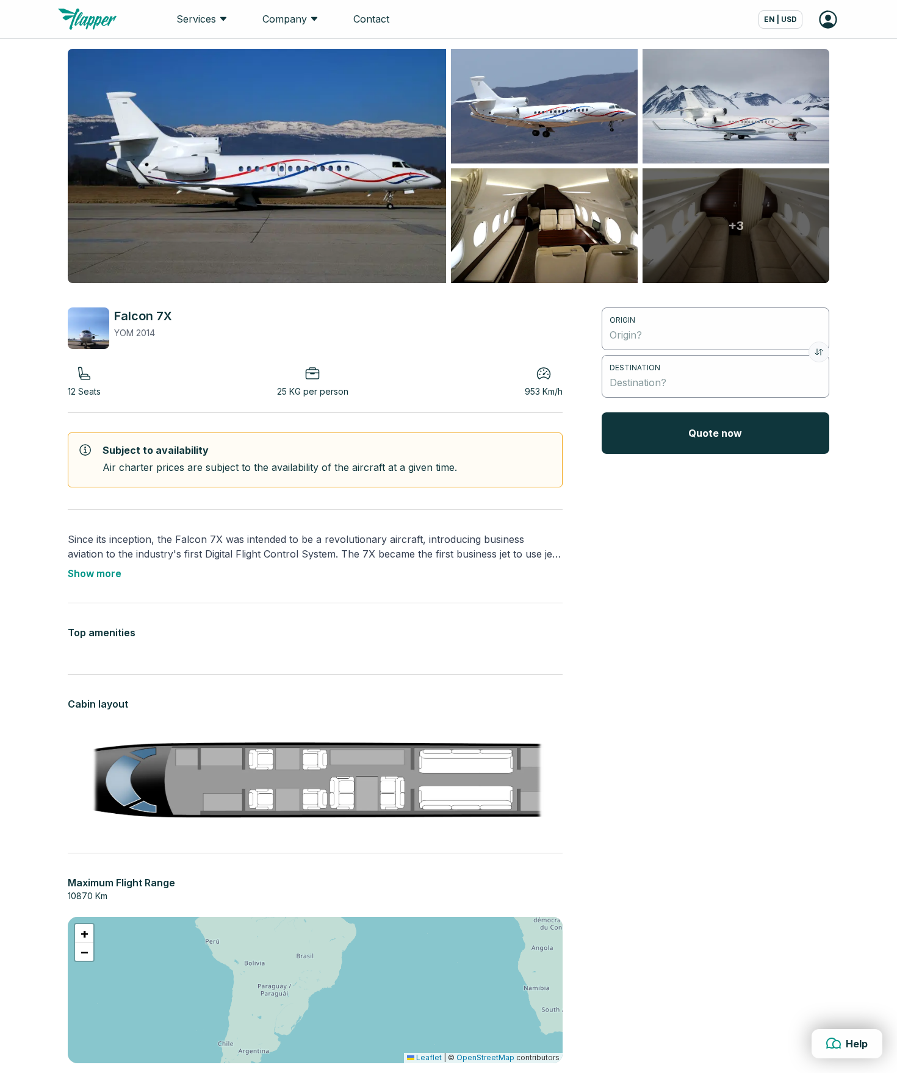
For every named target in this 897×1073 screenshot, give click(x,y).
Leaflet (428, 1057)
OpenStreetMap (485, 1057)
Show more (94, 573)
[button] (84, 933)
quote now (715, 433)
